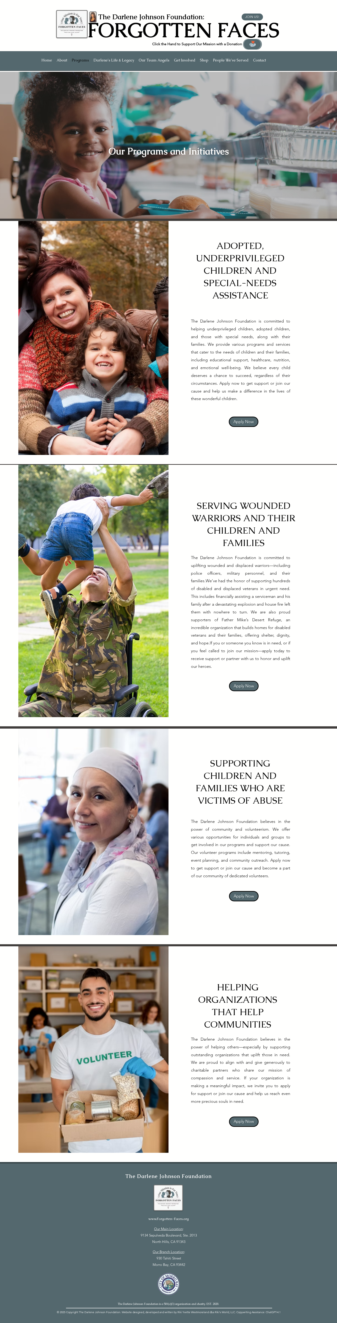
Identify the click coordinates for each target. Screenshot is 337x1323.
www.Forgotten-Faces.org (168, 1219)
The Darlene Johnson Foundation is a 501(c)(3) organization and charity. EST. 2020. (168, 1304)
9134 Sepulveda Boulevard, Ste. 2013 (169, 1235)
